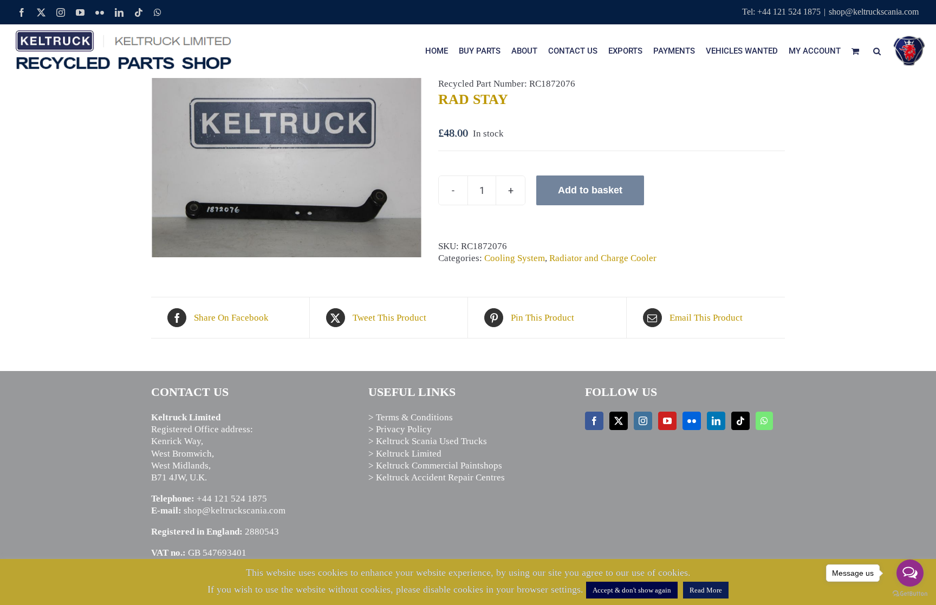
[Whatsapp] (764, 421)
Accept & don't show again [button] (632, 590)
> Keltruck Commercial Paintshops (435, 465)
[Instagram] (643, 421)
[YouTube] (667, 421)
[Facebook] (594, 421)
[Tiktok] (740, 421)
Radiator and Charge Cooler (602, 258)
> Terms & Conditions (410, 417)
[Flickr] (691, 421)
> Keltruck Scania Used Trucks (427, 441)
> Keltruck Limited (404, 453)
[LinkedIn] (716, 421)
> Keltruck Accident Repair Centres (436, 477)
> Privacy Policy (400, 429)
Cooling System (514, 258)
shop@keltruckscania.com (874, 11)
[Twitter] (618, 421)
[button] (877, 50)
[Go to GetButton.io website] (910, 593)
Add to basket (590, 190)
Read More (706, 590)
